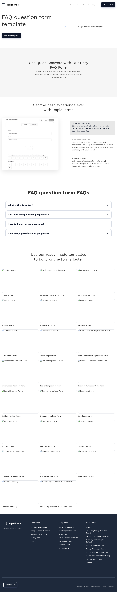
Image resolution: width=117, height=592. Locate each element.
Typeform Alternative (39, 534)
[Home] (11, 5)
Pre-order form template (68, 538)
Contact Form (63, 548)
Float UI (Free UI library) (95, 545)
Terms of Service (108, 586)
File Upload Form (65, 541)
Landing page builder (94, 559)
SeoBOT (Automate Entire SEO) (98, 536)
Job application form (66, 527)
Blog (33, 541)
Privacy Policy (95, 586)
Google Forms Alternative (41, 531)
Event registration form (67, 531)
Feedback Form (64, 545)
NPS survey (62, 534)
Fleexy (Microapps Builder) (96, 549)
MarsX (88, 527)
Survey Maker (36, 538)
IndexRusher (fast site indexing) (98, 556)
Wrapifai (89, 563)
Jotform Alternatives (39, 527)
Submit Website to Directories (97, 552)
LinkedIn (86, 586)
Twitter (79, 586)
